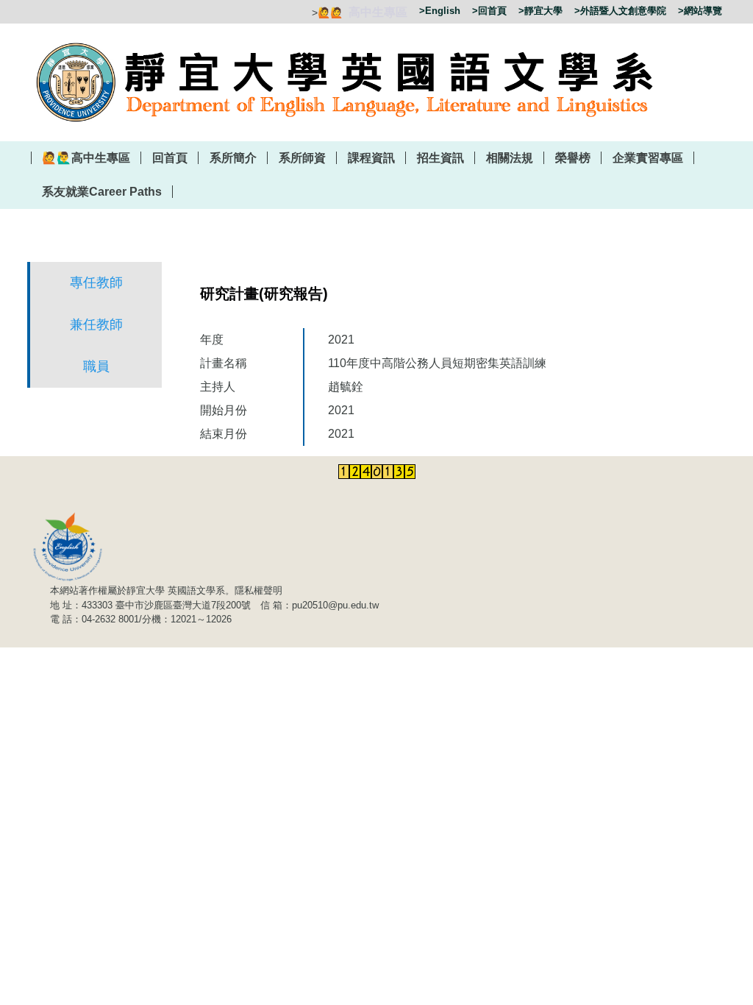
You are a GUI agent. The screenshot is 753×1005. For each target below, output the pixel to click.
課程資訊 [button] (371, 158)
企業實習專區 (648, 158)
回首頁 (170, 158)
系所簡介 (233, 158)
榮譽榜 (572, 158)
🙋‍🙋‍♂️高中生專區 (86, 158)
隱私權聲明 (258, 590)
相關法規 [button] (509, 158)
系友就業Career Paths (102, 191)
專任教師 (96, 282)
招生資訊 (440, 158)
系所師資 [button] (302, 158)
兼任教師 (96, 324)
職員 (96, 366)
